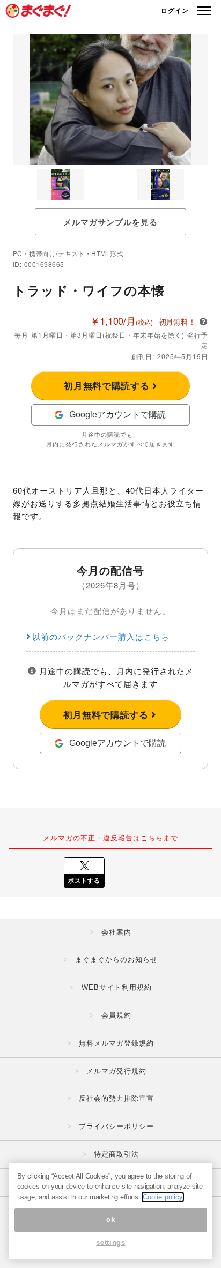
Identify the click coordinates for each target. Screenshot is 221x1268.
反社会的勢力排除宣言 (116, 1098)
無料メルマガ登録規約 (116, 1043)
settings (110, 1243)
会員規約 (116, 1015)
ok (110, 1219)
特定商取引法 (116, 1154)
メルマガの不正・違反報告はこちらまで (110, 837)
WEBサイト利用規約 (117, 987)
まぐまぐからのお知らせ (116, 960)
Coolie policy (163, 1197)
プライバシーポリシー (116, 1126)
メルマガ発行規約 (116, 1071)
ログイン (175, 10)
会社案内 (116, 932)
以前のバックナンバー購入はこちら (101, 636)
